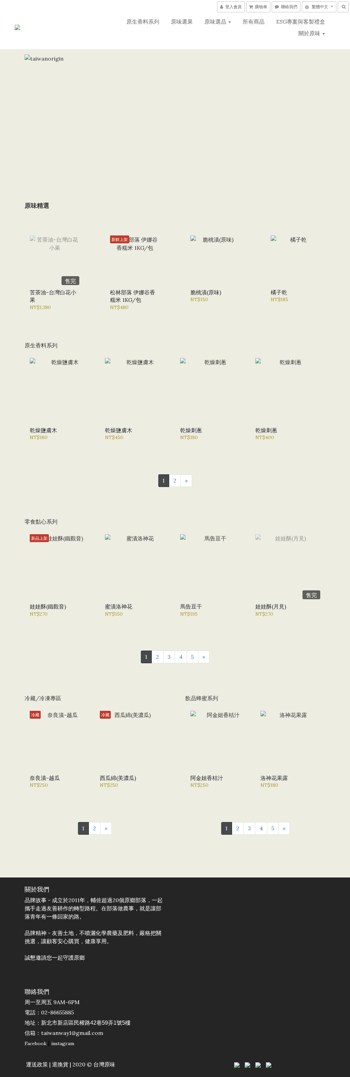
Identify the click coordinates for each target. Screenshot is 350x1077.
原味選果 (182, 21)
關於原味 (310, 33)
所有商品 (254, 21)
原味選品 (216, 21)
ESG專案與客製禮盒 (300, 21)
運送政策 (37, 1064)
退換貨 (60, 1064)
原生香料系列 (142, 21)
